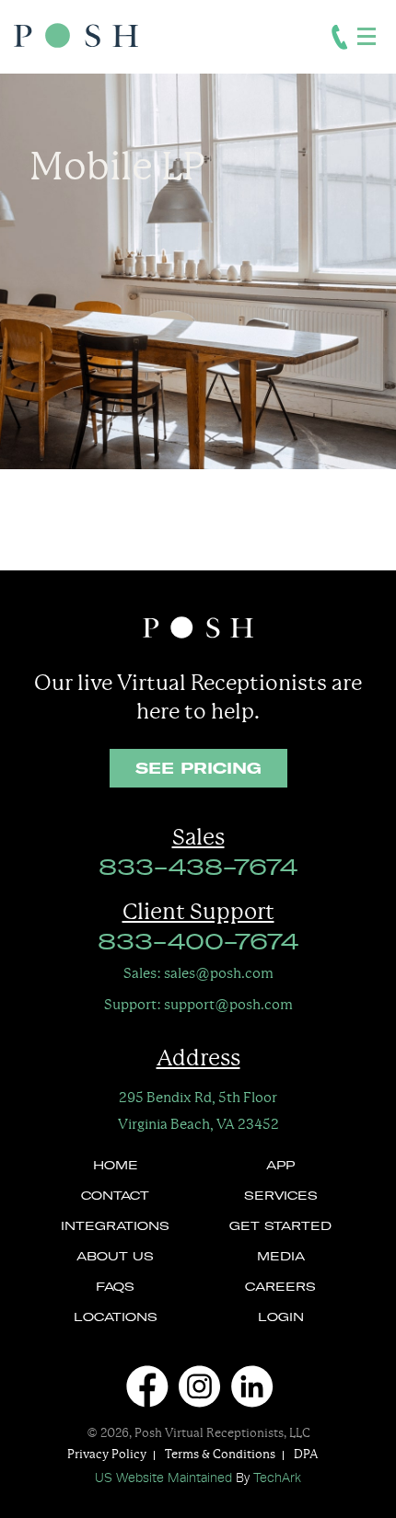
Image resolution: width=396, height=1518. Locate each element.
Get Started (280, 1227)
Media (281, 1257)
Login (281, 1318)
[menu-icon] (367, 35)
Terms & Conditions (220, 1454)
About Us (115, 1257)
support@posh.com (198, 1004)
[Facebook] (145, 1386)
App (280, 1166)
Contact (115, 1196)
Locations (115, 1318)
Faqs (115, 1288)
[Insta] (198, 1386)
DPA (306, 1454)
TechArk (277, 1478)
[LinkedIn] (250, 1386)
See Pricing (198, 768)
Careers (280, 1288)
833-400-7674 (198, 944)
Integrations (115, 1227)
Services (281, 1196)
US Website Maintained (163, 1478)
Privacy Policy (106, 1454)
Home (115, 1166)
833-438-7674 (198, 869)
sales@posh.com (198, 973)
